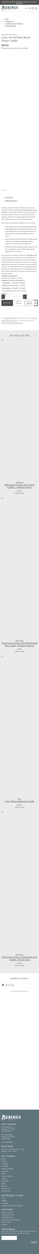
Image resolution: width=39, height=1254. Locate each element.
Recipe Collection (7, 1176)
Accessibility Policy (7, 1217)
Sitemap (4, 1186)
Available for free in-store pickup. (12, 280)
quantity (4, 293)
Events (3, 1174)
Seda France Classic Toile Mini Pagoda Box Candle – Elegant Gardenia (20, 644)
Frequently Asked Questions (12, 323)
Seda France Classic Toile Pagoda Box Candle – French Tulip (19, 958)
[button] (36, 8)
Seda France (19, 482)
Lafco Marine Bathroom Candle (19, 801)
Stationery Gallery (7, 1169)
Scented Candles (10, 26)
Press (3, 1183)
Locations (4, 1164)
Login (26, 8)
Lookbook (4, 1171)
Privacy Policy (6, 1191)
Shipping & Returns (11, 201)
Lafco (19, 799)
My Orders (4, 1203)
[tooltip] (36, 303)
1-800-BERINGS (11, 318)
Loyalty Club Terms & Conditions (12, 1206)
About (3, 1159)
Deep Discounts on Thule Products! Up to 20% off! (19, 2)
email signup (8, 1229)
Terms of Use (5, 1188)
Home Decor (9, 21)
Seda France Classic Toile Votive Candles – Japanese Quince (19, 486)
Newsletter (5, 1181)
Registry (4, 1201)
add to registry (19, 302)
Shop (6, 19)
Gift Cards (4, 1166)
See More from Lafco (9, 34)
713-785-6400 (6, 1131)
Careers (3, 1178)
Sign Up (34, 1242)
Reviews (8, 204)
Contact (4, 1161)
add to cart (7, 303)
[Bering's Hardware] (9, 9)
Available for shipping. (8, 276)
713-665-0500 (6, 1139)
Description (9, 197)
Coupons (4, 1225)
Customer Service (7, 1212)
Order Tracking (6, 1222)
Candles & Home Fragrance (14, 23)
